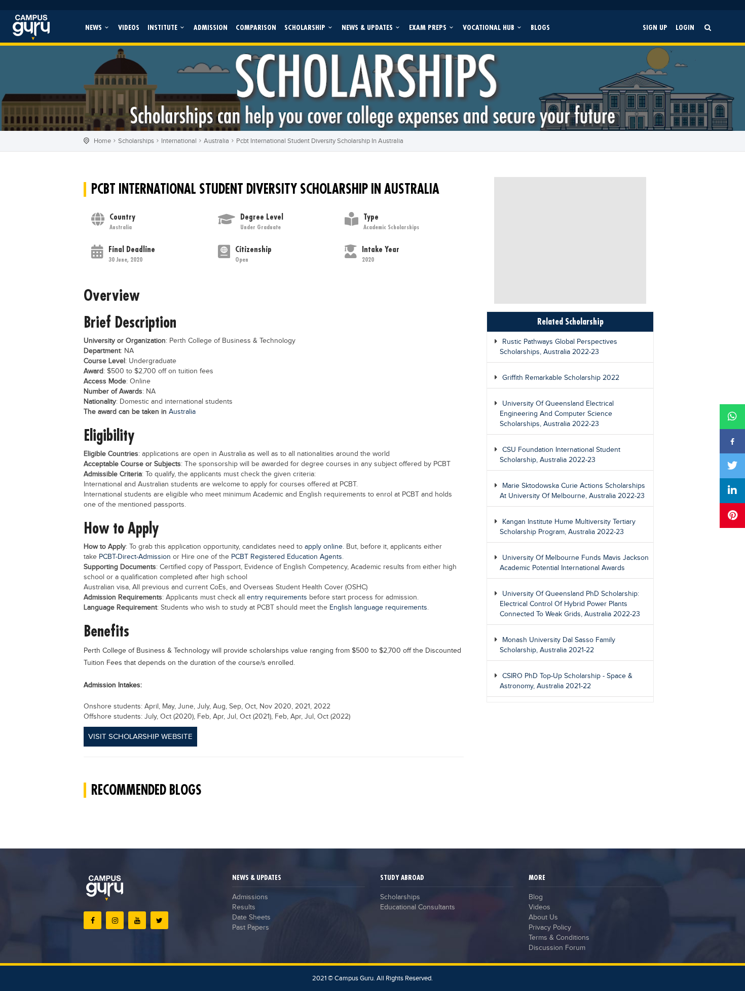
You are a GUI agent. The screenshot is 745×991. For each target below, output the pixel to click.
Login (685, 27)
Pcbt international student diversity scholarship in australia (319, 141)
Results (243, 907)
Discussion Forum (557, 948)
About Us (543, 917)
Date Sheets (251, 917)
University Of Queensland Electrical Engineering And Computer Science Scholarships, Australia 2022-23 (557, 414)
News (94, 27)
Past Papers (250, 928)
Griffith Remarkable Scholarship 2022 (560, 378)
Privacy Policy (550, 928)
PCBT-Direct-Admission (135, 557)
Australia (216, 141)
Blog (536, 897)
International (179, 141)
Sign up (655, 27)
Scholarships (136, 141)
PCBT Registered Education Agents (286, 557)
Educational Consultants (417, 907)
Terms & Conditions (559, 938)
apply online (324, 547)
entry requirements (277, 597)
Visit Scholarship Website (140, 736)
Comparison (256, 27)
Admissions (250, 897)
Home (102, 141)
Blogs (540, 27)
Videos (128, 27)
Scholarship (305, 27)
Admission (211, 27)
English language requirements (378, 608)
